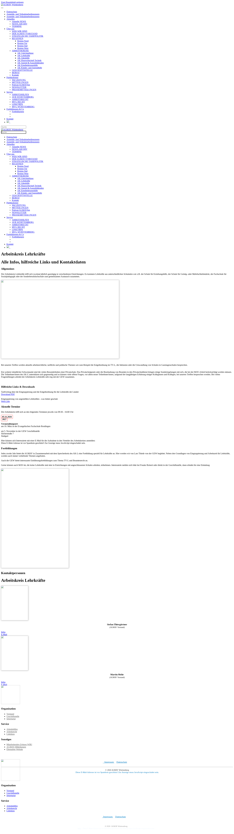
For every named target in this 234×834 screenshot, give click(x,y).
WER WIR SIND (19, 31)
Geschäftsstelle (12, 716)
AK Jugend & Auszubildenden (30, 63)
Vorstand (10, 714)
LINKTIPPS (17, 104)
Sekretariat (11, 719)
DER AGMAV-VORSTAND (25, 33)
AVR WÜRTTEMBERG (23, 97)
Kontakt (15, 75)
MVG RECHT (18, 102)
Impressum (108, 762)
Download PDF (8, 394)
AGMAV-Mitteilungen (16, 747)
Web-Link (5, 401)
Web (79, 828)
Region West (22, 48)
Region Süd (22, 46)
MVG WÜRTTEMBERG (23, 107)
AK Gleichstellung (25, 53)
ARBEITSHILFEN (20, 94)
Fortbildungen (18, 111)
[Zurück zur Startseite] (12, 5)
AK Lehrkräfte (23, 55)
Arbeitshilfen (12, 729)
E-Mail (4, 634)
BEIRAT (16, 72)
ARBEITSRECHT (20, 99)
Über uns (10, 29)
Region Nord (23, 41)
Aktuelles (10, 19)
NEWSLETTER (19, 87)
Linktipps (10, 734)
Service (9, 92)
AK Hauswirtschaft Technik (29, 60)
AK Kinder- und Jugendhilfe (29, 68)
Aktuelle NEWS (19, 21)
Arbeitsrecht (11, 731)
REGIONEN (17, 38)
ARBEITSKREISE (20, 51)
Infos (3, 632)
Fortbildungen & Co (15, 109)
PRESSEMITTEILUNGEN (24, 89)
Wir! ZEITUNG (19, 80)
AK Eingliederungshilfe (27, 65)
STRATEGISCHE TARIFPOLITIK (27, 36)
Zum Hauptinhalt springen (12, 2)
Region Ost (22, 43)
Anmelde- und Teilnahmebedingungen (22, 14)
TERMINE (17, 26)
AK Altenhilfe (23, 58)
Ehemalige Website (14, 749)
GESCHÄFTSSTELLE (22, 70)
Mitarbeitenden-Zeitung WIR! (19, 744)
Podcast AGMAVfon (21, 85)
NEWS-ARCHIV (19, 24)
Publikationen (12, 77)
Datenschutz (11, 12)
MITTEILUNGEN (20, 82)
